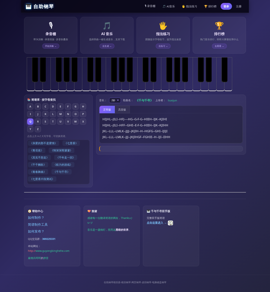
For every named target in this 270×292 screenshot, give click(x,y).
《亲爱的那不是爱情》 (43, 143)
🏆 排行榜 (210, 6)
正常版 (107, 109)
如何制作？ (36, 217)
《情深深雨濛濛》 (62, 150)
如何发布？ (36, 231)
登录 (226, 6)
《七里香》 (71, 143)
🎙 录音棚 (150, 6)
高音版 (122, 109)
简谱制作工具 (38, 224)
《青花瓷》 (37, 150)
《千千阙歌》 (38, 164)
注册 (239, 6)
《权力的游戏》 (63, 164)
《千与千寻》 (61, 172)
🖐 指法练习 (189, 6)
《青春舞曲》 (38, 172)
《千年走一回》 (65, 157)
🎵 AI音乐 (168, 6)
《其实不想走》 (39, 157)
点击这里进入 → (157, 222)
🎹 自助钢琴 (40, 6)
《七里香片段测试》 (42, 179)
